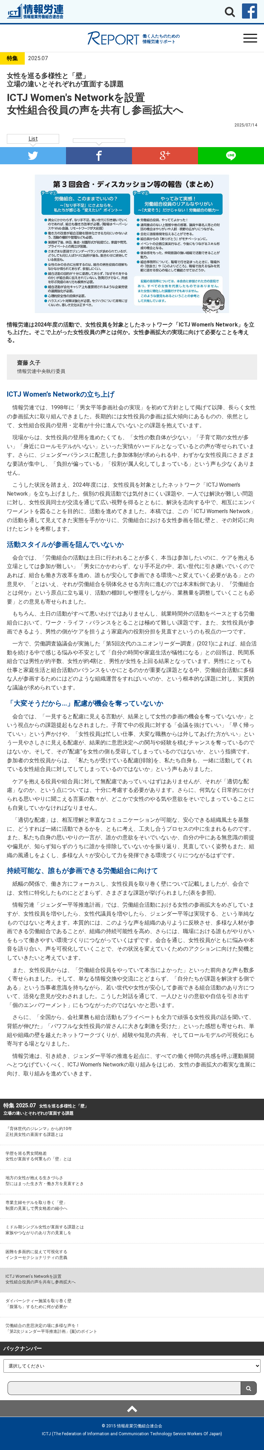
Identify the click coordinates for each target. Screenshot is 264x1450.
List (33, 138)
